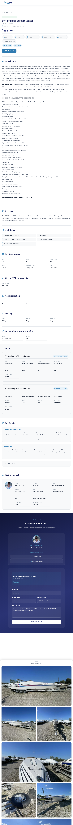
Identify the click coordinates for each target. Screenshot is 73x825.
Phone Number (41, 597)
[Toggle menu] (67, 2)
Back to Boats (8, 13)
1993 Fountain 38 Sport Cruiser (14, 66)
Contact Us (9, 51)
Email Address (16, 597)
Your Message (16, 605)
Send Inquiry (35, 622)
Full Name (15, 589)
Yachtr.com (15, 463)
